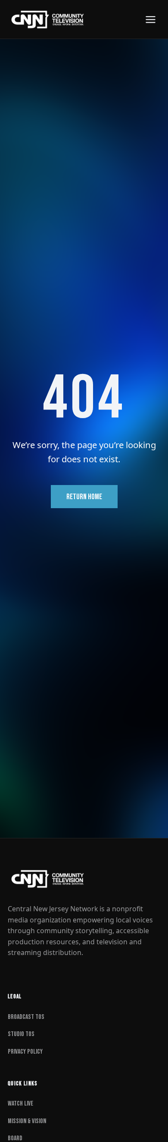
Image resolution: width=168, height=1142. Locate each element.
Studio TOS (21, 1034)
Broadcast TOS (26, 1017)
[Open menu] (150, 19)
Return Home (84, 496)
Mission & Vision (27, 1121)
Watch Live (20, 1104)
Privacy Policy (25, 1052)
